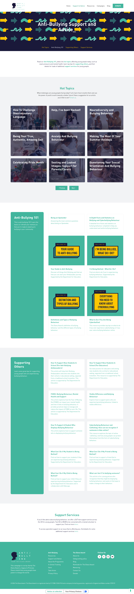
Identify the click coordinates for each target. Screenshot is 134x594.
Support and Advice (55, 559)
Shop (108, 6)
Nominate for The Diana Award (83, 565)
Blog (74, 562)
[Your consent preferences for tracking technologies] (130, 590)
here (76, 524)
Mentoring (76, 567)
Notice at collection (54, 591)
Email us (73, 98)
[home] (18, 6)
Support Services (86, 47)
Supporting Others (72, 47)
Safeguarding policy (80, 559)
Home (68, 6)
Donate (75, 573)
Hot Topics (45, 47)
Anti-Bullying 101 (57, 47)
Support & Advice (79, 6)
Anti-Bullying (53, 553)
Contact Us (76, 570)
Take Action (52, 570)
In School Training (54, 565)
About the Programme (55, 562)
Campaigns (101, 6)
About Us (76, 556)
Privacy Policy (53, 573)
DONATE (118, 6)
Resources (90, 6)
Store (50, 567)
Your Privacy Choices (73, 591)
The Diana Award (79, 553)
